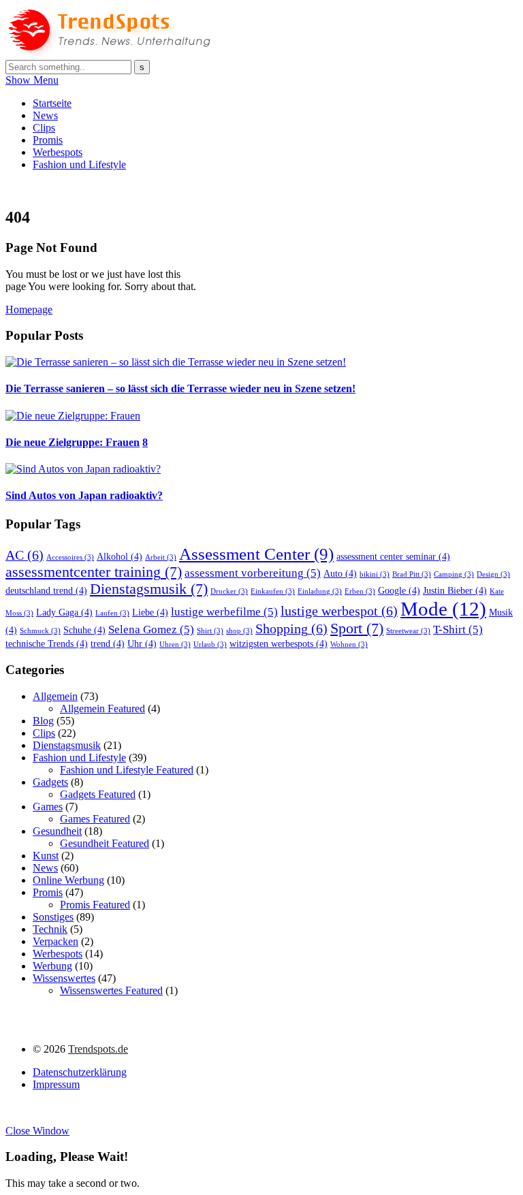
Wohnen (349, 644)
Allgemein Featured (102, 708)
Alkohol (119, 556)
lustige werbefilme (224, 611)
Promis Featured (95, 904)
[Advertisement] (253, 187)
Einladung (320, 591)
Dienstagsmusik (149, 589)
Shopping (291, 628)
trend (108, 643)
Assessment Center (256, 553)
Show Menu (32, 80)
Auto (340, 573)
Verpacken (55, 941)
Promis (48, 140)
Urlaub (210, 644)
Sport (356, 628)
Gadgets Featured (98, 794)
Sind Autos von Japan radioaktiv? (84, 495)
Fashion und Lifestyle (79, 164)
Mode (443, 609)
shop (239, 631)
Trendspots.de (98, 1049)
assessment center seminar (393, 556)
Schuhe (84, 629)
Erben (360, 591)
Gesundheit (57, 831)
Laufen (112, 613)
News (45, 115)
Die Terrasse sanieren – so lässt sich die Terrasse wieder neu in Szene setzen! (180, 388)
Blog (43, 721)
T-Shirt (458, 629)
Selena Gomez (151, 629)
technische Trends (46, 643)
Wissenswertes (64, 978)
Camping (454, 574)
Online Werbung (68, 880)
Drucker (229, 591)
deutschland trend (46, 590)
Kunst (46, 855)
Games (48, 806)
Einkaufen (273, 591)
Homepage (28, 309)
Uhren (175, 644)
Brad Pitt (411, 574)
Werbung (52, 966)
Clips (44, 127)
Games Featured (95, 819)
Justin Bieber (455, 590)
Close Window (37, 1130)
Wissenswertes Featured (111, 990)
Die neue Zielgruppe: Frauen (72, 442)
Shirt (210, 631)
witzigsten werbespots (278, 643)
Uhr (142, 643)
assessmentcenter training (93, 572)
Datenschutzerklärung (80, 1072)
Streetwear (408, 631)
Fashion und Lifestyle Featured (126, 770)
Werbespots (57, 152)
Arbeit (160, 557)
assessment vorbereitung (253, 573)
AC (24, 554)
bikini (375, 574)
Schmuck (40, 631)
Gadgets (50, 782)
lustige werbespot (339, 610)
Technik (50, 929)
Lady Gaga (64, 612)
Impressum (56, 1084)
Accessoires (70, 557)
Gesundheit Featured (104, 843)
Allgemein (55, 696)
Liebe (150, 612)
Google (399, 590)
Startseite (52, 103)
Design (493, 574)
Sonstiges (53, 917)
